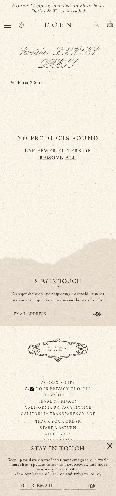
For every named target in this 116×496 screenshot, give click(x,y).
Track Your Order (58, 421)
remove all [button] (58, 158)
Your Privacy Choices (63, 388)
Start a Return (58, 427)
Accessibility (58, 382)
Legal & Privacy (58, 401)
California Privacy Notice (58, 407)
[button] (7, 25)
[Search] (96, 25)
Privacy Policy (87, 474)
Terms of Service (48, 474)
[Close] (110, 446)
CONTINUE (97, 314)
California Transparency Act (58, 413)
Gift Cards (58, 433)
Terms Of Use (58, 394)
